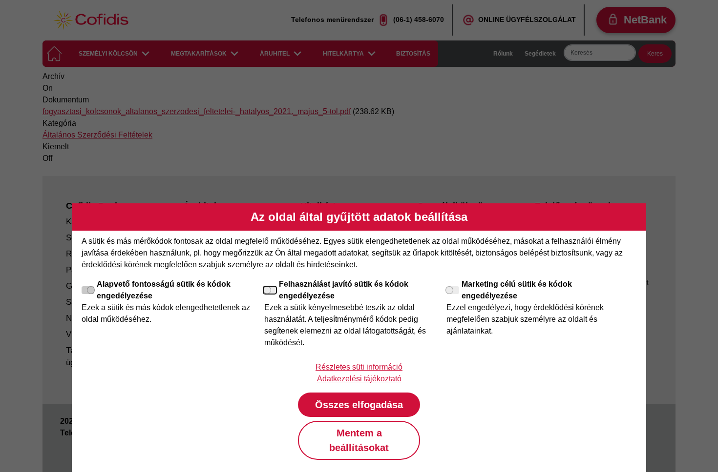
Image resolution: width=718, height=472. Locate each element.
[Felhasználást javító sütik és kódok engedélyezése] (270, 290)
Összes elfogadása (359, 404)
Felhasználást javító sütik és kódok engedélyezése (343, 290)
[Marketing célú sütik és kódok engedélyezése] (452, 290)
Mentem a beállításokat (359, 440)
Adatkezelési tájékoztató (359, 378)
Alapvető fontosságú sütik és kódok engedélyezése (164, 290)
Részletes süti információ (359, 367)
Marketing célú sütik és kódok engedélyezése (517, 290)
